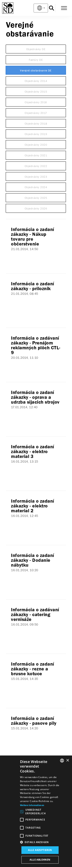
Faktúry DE (36, 60)
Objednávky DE (36, 49)
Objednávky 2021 (36, 155)
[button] (40, 842)
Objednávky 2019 (36, 134)
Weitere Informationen (32, 805)
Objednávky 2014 (36, 81)
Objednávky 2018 (36, 123)
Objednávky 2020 (36, 144)
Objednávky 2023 (36, 176)
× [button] (67, 760)
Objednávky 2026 (36, 208)
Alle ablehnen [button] (40, 859)
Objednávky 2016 (36, 102)
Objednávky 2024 (36, 187)
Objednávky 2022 (36, 166)
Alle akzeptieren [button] (40, 850)
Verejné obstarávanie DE (36, 70)
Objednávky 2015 (36, 91)
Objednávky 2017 (36, 113)
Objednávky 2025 (36, 198)
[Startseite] (14, 8)
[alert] (36, 811)
